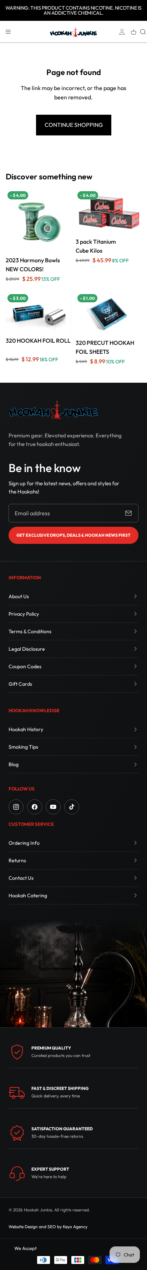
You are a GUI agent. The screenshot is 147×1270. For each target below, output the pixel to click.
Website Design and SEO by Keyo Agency (48, 1226)
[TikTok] (71, 806)
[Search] (143, 32)
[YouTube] (53, 806)
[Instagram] (16, 806)
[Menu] (8, 32)
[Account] (122, 32)
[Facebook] (34, 806)
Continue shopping (74, 124)
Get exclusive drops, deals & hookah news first (73, 535)
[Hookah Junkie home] (53, 409)
